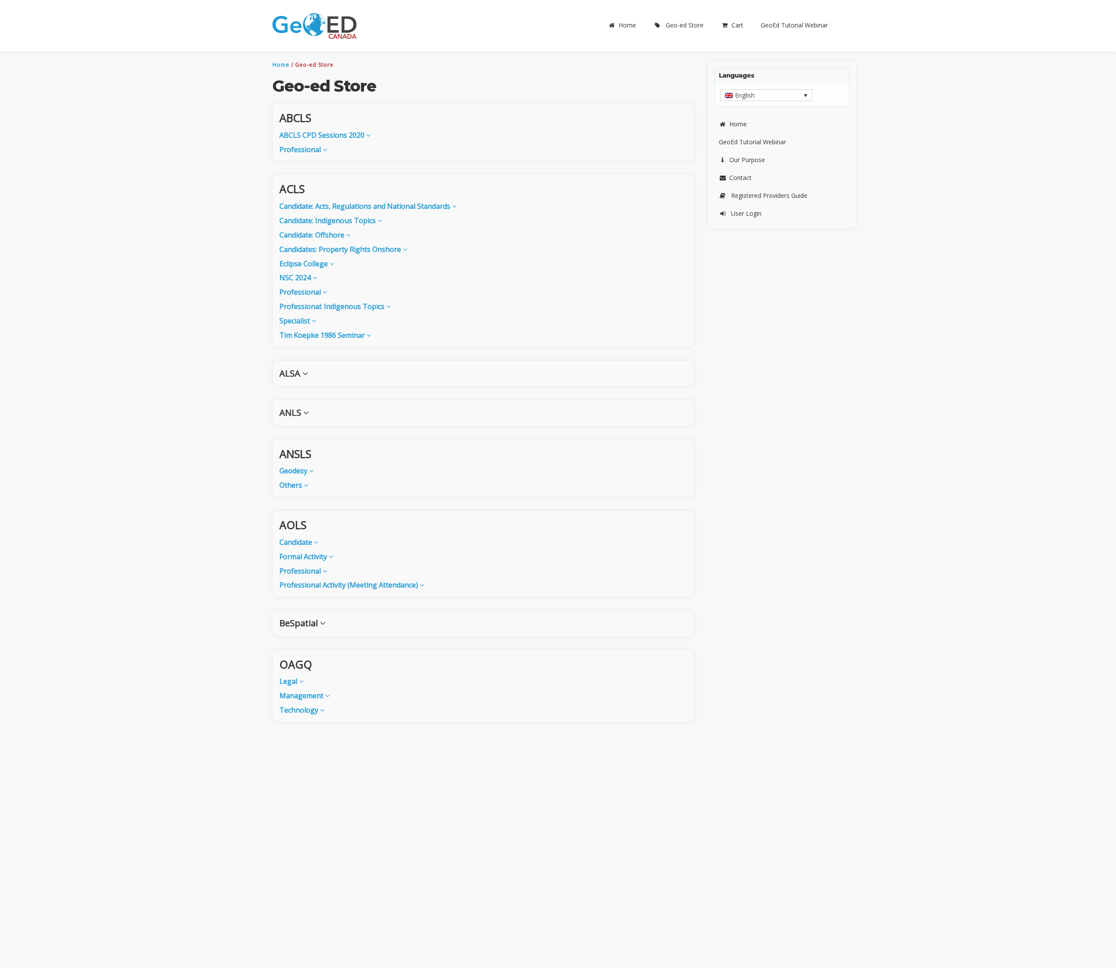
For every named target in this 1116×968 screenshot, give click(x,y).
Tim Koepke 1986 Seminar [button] (323, 335)
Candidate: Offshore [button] (312, 235)
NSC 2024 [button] (296, 277)
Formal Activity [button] (304, 556)
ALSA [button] (291, 373)
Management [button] (302, 695)
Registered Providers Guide (769, 195)
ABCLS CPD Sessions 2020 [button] (322, 135)
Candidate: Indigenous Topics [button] (328, 220)
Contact (740, 177)
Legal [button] (289, 681)
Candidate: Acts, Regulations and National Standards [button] (365, 206)
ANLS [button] (291, 412)
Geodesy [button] (294, 471)
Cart (737, 25)
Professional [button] (301, 149)
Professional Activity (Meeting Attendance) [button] (349, 585)
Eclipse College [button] (304, 263)
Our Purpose (747, 160)
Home (627, 25)
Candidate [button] (296, 542)
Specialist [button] (295, 321)
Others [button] (291, 485)
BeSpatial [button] (299, 623)
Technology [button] (299, 710)
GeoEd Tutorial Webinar (794, 25)
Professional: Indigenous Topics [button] (332, 306)
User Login (746, 213)
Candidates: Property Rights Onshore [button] (341, 249)
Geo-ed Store (685, 25)
